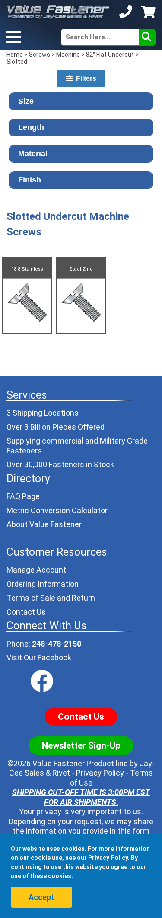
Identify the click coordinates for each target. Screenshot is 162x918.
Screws (39, 54)
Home (14, 54)
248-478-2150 (56, 643)
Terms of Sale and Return (50, 597)
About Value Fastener (44, 524)
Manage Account (36, 569)
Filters (84, 78)
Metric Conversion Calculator (57, 510)
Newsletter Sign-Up (81, 745)
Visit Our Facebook (38, 657)
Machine (68, 54)
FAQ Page (23, 496)
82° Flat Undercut (110, 54)
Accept (41, 897)
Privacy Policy (100, 772)
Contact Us (26, 611)
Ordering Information (42, 583)
